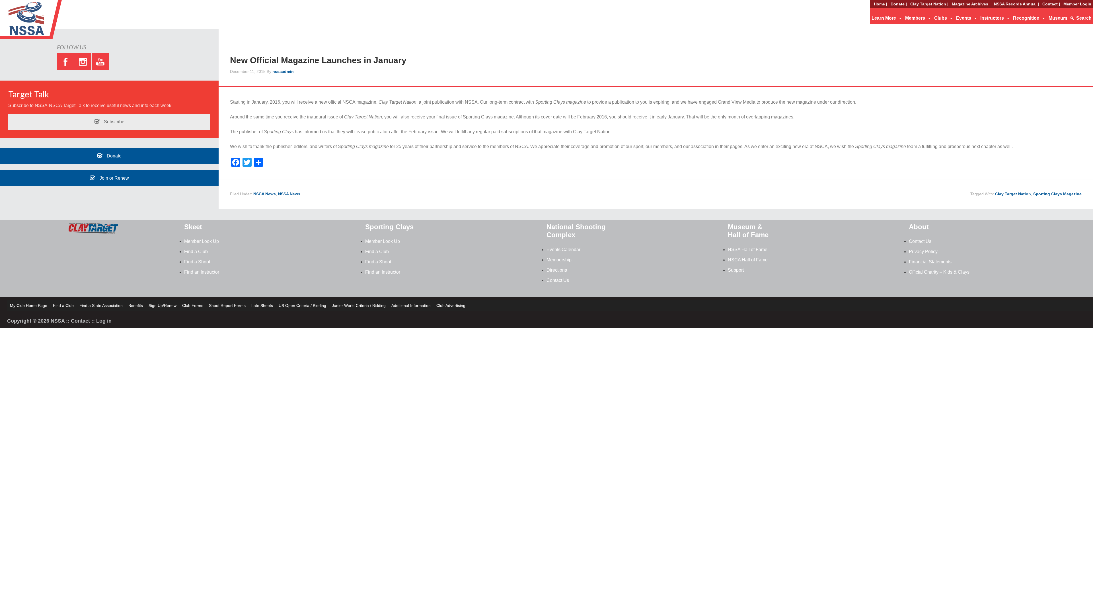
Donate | (899, 4)
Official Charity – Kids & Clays (939, 272)
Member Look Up (201, 241)
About (919, 227)
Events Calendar (563, 249)
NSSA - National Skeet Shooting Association (45, 21)
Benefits (135, 305)
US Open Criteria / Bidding (302, 305)
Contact (80, 321)
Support (736, 270)
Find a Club (196, 251)
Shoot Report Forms (227, 305)
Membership (559, 259)
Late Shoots (262, 305)
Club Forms (192, 305)
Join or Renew (113, 178)
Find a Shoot (197, 261)
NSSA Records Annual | (1016, 4)
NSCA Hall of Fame (748, 259)
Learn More (884, 18)
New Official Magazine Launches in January (318, 60)
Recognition (1026, 18)
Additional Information (411, 305)
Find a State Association (101, 305)
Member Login (1077, 4)
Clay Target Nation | (929, 4)
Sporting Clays (389, 227)
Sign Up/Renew (162, 305)
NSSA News (289, 194)
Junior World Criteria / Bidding (359, 305)
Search (1084, 18)
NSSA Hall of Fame (747, 249)
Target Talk (28, 94)
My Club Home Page (28, 305)
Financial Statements (930, 261)
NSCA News (264, 194)
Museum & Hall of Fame (748, 231)
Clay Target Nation (1013, 194)
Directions (556, 270)
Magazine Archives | (971, 4)
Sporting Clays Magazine (1057, 194)
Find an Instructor (201, 272)
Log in (104, 321)
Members (915, 18)
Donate (114, 155)
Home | (880, 4)
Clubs (940, 18)
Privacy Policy (923, 251)
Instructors (992, 18)
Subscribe (113, 121)
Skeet (193, 227)
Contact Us (557, 280)
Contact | (1051, 4)
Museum (1058, 18)
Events (963, 18)
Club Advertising (450, 305)
